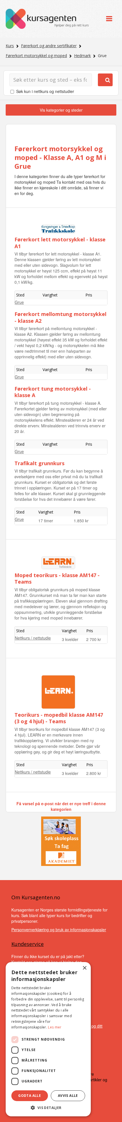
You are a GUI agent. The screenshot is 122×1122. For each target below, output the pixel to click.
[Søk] (105, 79)
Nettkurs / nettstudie (33, 638)
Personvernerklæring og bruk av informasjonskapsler (58, 929)
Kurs (10, 45)
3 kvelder (70, 639)
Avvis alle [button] (68, 1095)
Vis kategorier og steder (61, 110)
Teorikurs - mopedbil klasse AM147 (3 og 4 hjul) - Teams (58, 718)
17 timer (45, 520)
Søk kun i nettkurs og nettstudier (45, 91)
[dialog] (48, 1039)
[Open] (109, 18)
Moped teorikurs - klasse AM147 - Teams (57, 578)
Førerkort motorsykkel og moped (36, 55)
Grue (19, 302)
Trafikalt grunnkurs (39, 463)
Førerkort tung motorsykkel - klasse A (52, 391)
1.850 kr (81, 520)
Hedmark (82, 55)
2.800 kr (93, 773)
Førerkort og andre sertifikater (49, 45)
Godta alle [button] (29, 1095)
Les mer (54, 1027)
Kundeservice (27, 944)
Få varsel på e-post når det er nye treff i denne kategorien (61, 806)
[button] (48, 1108)
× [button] (84, 968)
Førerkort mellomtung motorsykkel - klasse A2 (60, 317)
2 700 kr (93, 639)
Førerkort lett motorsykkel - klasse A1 (60, 242)
